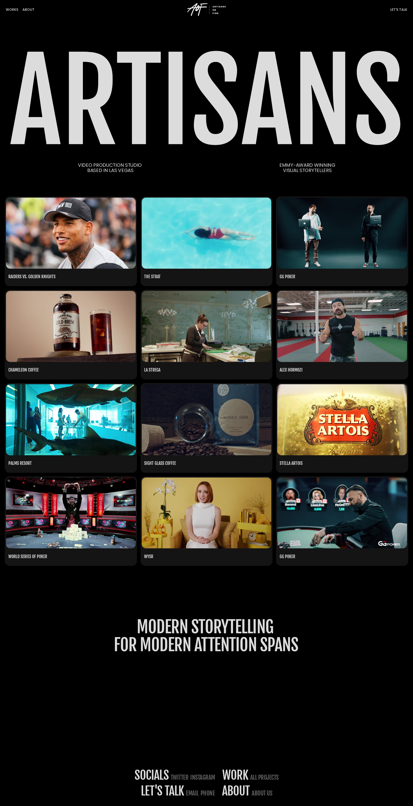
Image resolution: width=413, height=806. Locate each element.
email (192, 793)
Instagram (202, 777)
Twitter (180, 777)
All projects (264, 777)
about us (262, 793)
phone (208, 793)
